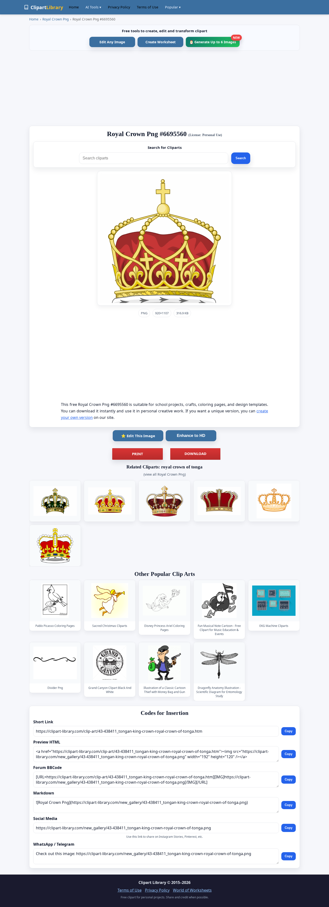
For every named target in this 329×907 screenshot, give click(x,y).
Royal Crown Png (55, 19)
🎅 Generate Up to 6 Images (214, 40)
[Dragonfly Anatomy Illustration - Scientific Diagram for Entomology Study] (219, 662)
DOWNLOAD (195, 453)
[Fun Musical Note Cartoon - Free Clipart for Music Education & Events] (219, 600)
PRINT (137, 453)
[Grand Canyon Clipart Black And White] (110, 662)
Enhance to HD (191, 435)
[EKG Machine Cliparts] (274, 600)
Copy (288, 731)
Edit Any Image (112, 42)
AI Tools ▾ (93, 7)
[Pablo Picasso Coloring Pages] (55, 600)
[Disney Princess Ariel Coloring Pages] (164, 600)
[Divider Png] (55, 662)
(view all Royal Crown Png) (165, 474)
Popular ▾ (173, 7)
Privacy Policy (119, 7)
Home (74, 7)
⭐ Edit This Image (138, 435)
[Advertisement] (164, 88)
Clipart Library (152, 882)
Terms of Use (147, 7)
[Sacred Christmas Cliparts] (110, 600)
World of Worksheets (192, 890)
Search (241, 158)
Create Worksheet (160, 42)
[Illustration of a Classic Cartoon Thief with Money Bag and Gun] (164, 662)
